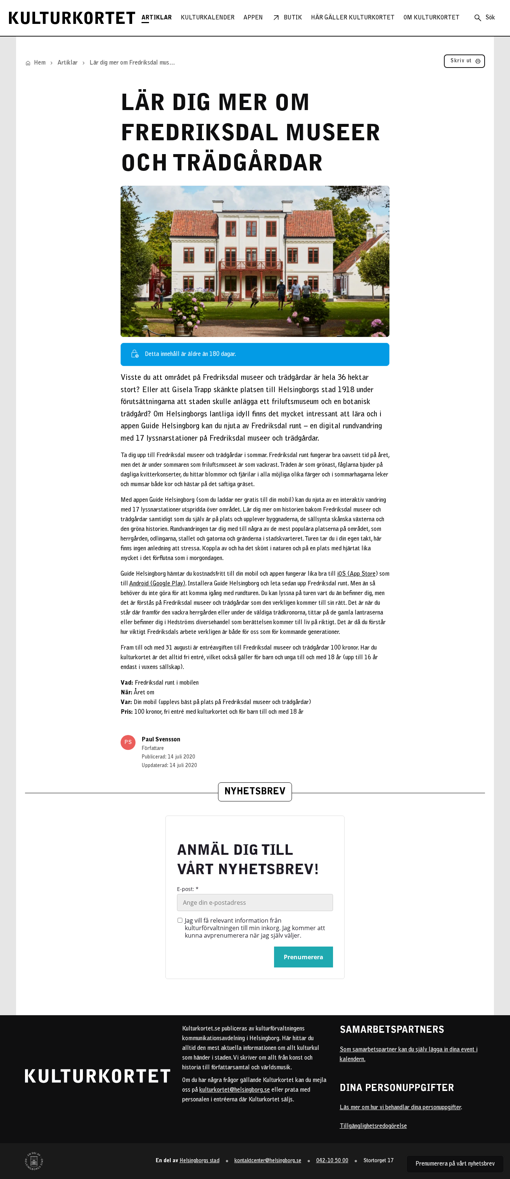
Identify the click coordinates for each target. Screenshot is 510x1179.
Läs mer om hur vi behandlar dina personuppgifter (400, 1108)
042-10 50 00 (332, 1161)
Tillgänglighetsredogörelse (373, 1126)
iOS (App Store (356, 574)
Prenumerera (303, 957)
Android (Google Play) (157, 584)
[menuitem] (157, 18)
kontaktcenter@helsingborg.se (267, 1161)
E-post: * (188, 889)
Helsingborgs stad (200, 1161)
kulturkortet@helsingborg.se (234, 1090)
